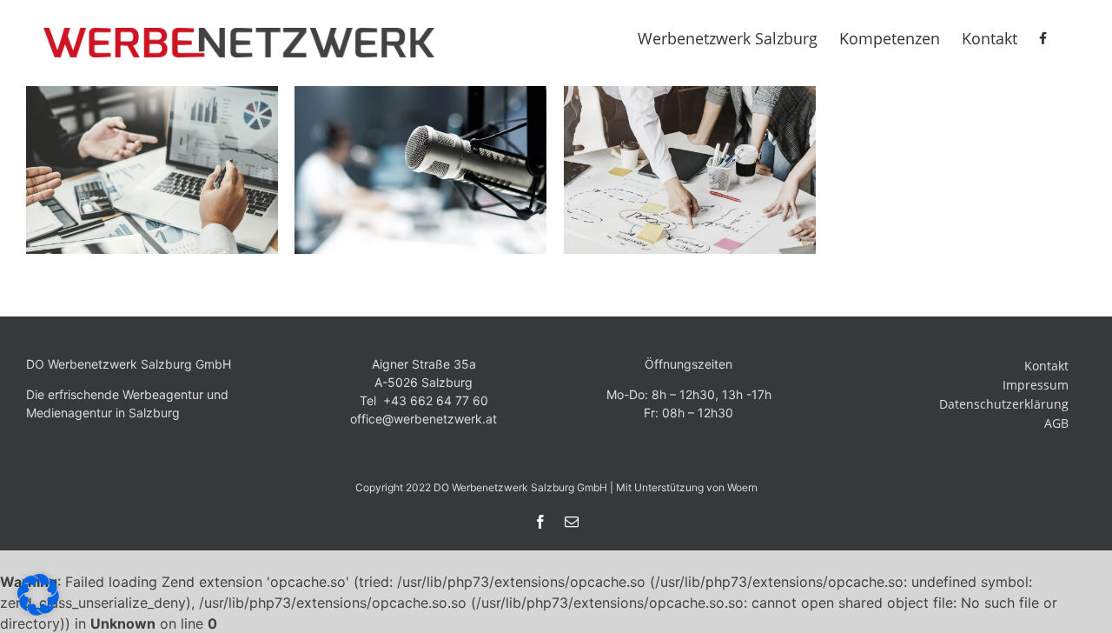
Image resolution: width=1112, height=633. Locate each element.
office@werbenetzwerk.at (423, 418)
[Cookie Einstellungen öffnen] (38, 610)
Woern (742, 487)
